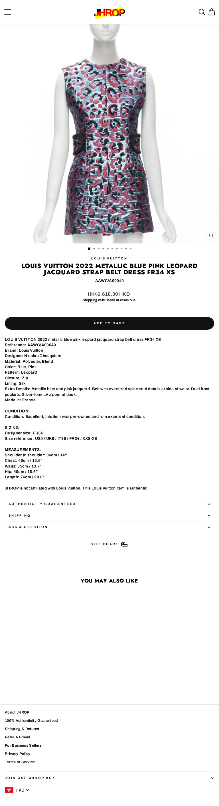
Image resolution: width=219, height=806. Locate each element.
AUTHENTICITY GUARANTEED (42, 503)
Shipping (90, 300)
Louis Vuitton (109, 258)
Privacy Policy (18, 754)
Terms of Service (20, 762)
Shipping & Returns (22, 729)
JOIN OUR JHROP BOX (30, 777)
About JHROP (17, 712)
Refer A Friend (18, 737)
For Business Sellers (23, 745)
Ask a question (28, 527)
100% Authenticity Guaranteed (31, 721)
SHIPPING (20, 515)
